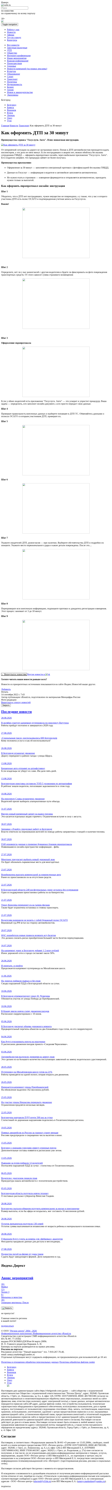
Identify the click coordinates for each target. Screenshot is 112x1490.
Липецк (11, 115)
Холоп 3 (5, 1290)
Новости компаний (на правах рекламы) (27, 68)
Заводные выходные (17, 47)
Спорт (10, 76)
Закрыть (6, 705)
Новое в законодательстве (20, 92)
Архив (10, 89)
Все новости (13, 45)
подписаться (7, 1326)
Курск (10, 113)
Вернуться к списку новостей (16, 702)
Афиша (10, 35)
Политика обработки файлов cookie (77, 1362)
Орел (9, 118)
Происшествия (14, 63)
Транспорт (12, 79)
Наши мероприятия (16, 58)
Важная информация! (17, 61)
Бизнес (10, 87)
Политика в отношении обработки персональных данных (30, 1362)
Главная (5, 125)
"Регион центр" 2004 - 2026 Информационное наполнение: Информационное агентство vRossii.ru (36, 1332)
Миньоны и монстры (11, 1296)
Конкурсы (12, 40)
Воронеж (11, 110)
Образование (13, 74)
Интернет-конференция (18, 55)
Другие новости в (36, 674)
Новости (11, 32)
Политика (12, 82)
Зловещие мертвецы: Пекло (15, 1301)
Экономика (12, 95)
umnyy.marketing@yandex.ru (91, 1481)
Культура (11, 71)
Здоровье (11, 66)
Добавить (6, 689)
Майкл (4, 1285)
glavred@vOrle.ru (42, 1481)
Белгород (11, 105)
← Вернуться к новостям (14, 674)
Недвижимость (14, 84)
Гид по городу (14, 37)
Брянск (10, 107)
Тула (9, 120)
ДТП (9, 50)
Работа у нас (13, 29)
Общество (12, 53)
